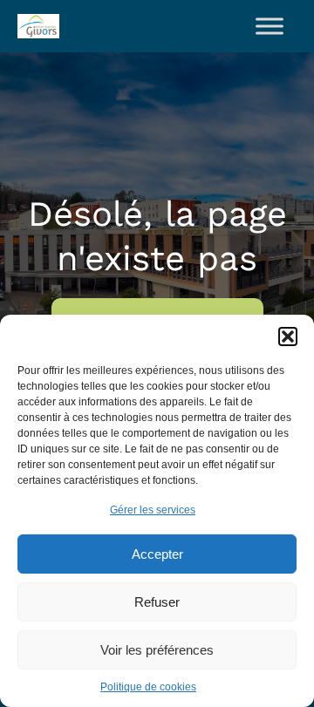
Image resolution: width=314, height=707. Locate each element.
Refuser (157, 602)
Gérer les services (152, 510)
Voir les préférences (157, 649)
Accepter (157, 554)
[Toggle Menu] (269, 25)
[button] (288, 336)
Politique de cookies (148, 687)
